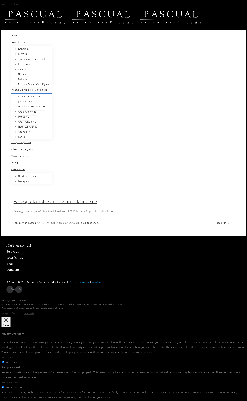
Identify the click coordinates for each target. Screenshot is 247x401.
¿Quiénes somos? (18, 245)
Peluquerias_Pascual (25, 222)
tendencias (93, 222)
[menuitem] (115, 35)
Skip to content (10, 4)
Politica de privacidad (79, 282)
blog (83, 222)
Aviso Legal (97, 282)
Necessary (11, 362)
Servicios (12, 251)
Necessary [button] (7, 357)
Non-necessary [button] (9, 382)
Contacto (12, 270)
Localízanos (14, 258)
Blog (9, 264)
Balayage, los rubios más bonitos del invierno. (55, 201)
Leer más (29, 313)
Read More (222, 222)
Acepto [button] (6, 313)
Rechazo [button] (16, 313)
